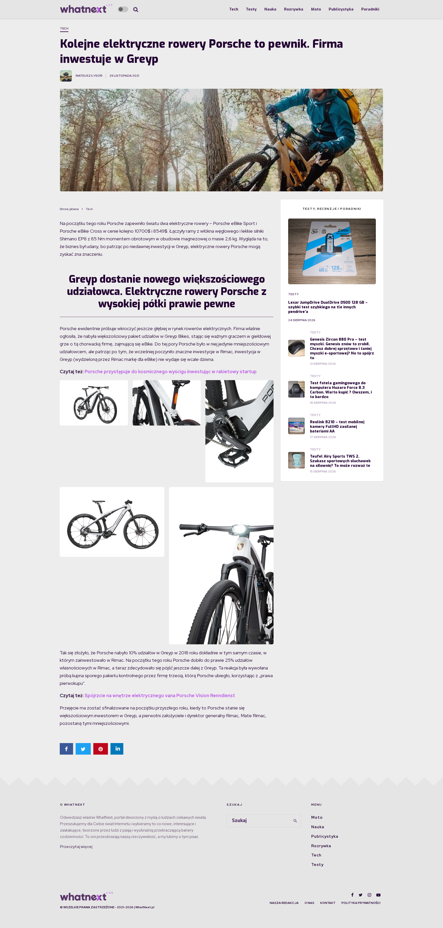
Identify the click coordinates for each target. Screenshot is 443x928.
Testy (251, 9)
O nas (309, 903)
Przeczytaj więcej (76, 846)
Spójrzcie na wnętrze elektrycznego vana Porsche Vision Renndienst (160, 695)
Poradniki (370, 9)
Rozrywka (293, 9)
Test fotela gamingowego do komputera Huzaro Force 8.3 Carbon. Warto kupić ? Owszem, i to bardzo (341, 390)
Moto (316, 9)
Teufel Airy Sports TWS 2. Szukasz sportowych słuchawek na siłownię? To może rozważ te (340, 461)
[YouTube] (378, 895)
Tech (233, 9)
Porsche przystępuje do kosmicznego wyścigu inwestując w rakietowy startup (171, 371)
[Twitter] (360, 895)
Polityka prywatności (360, 903)
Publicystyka (341, 9)
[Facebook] (352, 895)
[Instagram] (369, 895)
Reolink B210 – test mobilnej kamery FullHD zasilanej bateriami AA (337, 426)
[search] (295, 821)
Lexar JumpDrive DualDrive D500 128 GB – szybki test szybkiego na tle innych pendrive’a (328, 307)
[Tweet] (83, 749)
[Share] (66, 749)
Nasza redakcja (284, 903)
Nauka (270, 9)
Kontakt (328, 903)
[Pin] (100, 749)
